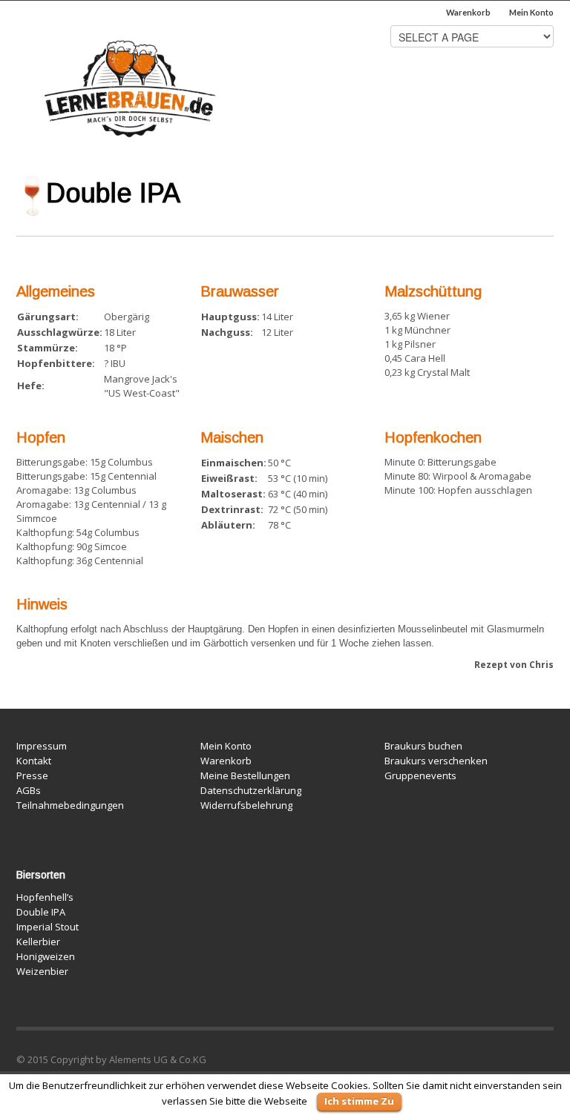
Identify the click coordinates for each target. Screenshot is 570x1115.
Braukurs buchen (423, 745)
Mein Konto (531, 12)
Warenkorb (468, 12)
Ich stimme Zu (359, 1101)
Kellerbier (38, 941)
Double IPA (40, 912)
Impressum (41, 745)
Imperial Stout (47, 926)
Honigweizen (45, 956)
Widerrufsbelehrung (246, 805)
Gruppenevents (420, 775)
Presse (32, 775)
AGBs (28, 790)
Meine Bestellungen (245, 775)
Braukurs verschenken (436, 760)
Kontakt (33, 760)
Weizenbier (42, 971)
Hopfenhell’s (44, 897)
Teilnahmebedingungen (70, 805)
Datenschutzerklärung (250, 790)
